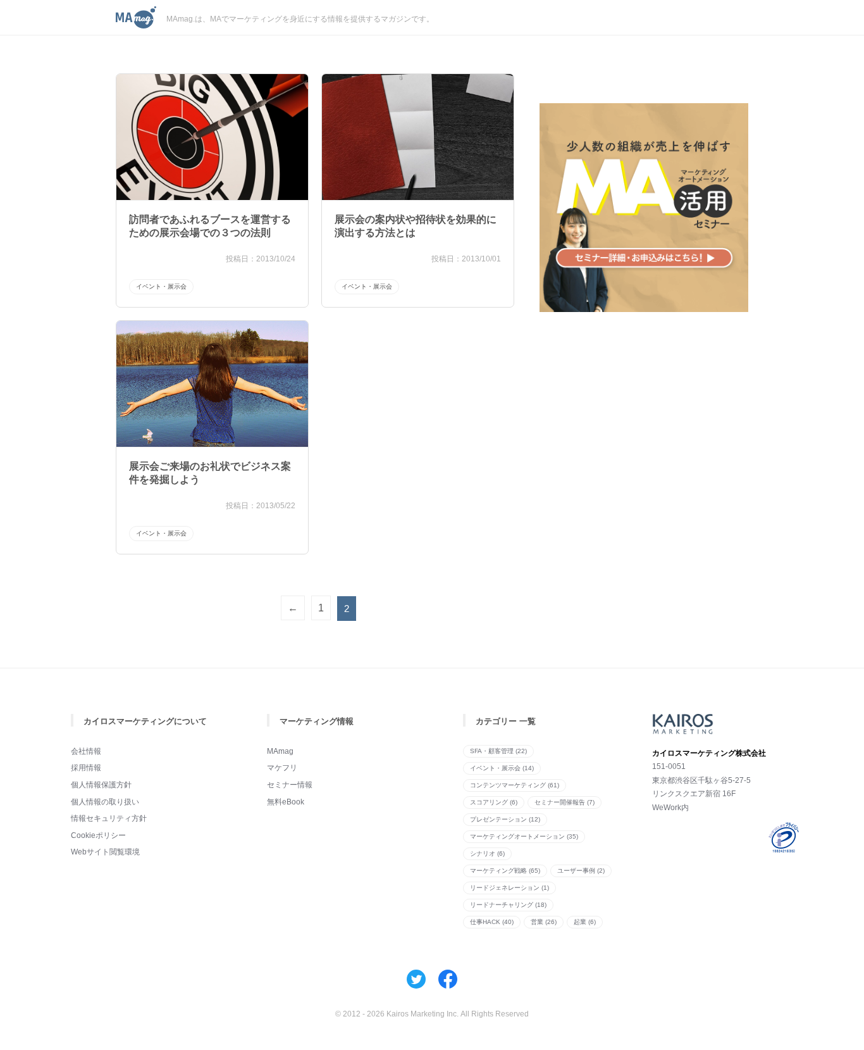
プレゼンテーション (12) (505, 819)
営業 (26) (544, 921)
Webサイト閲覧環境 (105, 851)
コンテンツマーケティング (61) (514, 785)
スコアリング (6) (493, 802)
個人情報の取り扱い (105, 801)
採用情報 (86, 767)
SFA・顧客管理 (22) (498, 750)
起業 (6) (585, 921)
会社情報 (86, 751)
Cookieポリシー (98, 835)
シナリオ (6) (487, 853)
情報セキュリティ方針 (109, 818)
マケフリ (282, 767)
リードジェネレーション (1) (509, 887)
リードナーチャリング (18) (508, 904)
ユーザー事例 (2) (581, 870)
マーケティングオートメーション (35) (524, 836)
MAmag (280, 751)
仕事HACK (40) (492, 921)
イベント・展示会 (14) (502, 768)
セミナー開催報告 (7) (564, 802)
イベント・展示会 (161, 286)
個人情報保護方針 (101, 784)
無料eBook (285, 801)
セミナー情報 (289, 784)
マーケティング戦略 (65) (505, 870)
